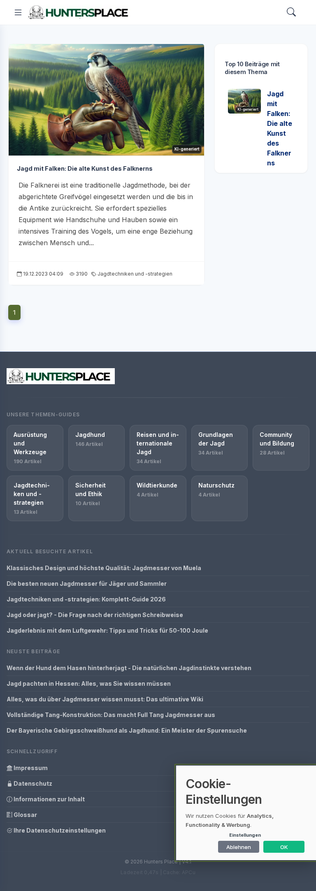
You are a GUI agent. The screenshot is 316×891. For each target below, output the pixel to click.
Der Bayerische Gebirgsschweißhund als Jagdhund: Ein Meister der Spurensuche (127, 730)
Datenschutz (32, 783)
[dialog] (246, 813)
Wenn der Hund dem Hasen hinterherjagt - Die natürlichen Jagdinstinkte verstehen (129, 667)
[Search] (291, 12)
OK (284, 847)
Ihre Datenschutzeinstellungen (59, 830)
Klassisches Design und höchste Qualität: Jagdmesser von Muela (104, 567)
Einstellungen (245, 835)
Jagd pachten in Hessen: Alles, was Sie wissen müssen (89, 683)
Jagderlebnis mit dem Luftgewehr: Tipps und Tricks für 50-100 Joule (107, 630)
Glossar (24, 814)
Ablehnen (238, 847)
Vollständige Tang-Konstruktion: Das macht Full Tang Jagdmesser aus (111, 714)
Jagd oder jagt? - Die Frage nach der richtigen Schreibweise (95, 614)
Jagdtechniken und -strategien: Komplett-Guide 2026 (86, 599)
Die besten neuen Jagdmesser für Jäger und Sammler (87, 583)
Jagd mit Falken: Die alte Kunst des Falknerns (85, 168)
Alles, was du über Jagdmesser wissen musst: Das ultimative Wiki (105, 699)
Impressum (30, 767)
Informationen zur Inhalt (48, 799)
